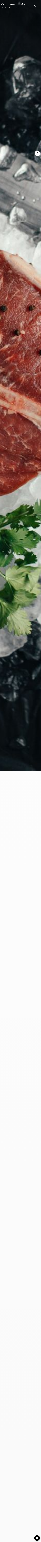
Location (21, 4)
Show (37, 1538)
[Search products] (37, 153)
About (12, 4)
